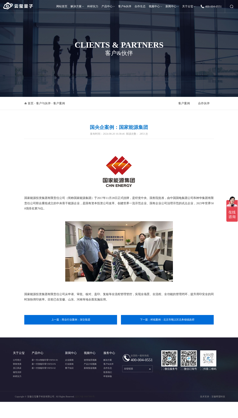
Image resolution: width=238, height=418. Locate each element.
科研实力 (17, 376)
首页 (31, 103)
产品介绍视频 (90, 364)
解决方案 (107, 360)
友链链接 (128, 368)
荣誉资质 (17, 364)
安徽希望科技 (218, 396)
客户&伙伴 (108, 364)
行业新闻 (69, 364)
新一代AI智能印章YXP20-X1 (45, 360)
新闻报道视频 (90, 368)
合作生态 (107, 368)
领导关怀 (17, 372)
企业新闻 (69, 360)
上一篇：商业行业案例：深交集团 (70, 319)
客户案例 (184, 103)
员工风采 (17, 368)
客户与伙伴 (43, 103)
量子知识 (69, 368)
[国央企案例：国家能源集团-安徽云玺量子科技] (18, 6)
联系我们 (107, 372)
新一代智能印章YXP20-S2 (44, 368)
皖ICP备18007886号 (85, 396)
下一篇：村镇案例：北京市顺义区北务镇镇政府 (167, 319)
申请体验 (107, 376)
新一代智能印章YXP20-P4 (44, 364)
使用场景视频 (90, 360)
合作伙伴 (204, 103)
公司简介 (17, 360)
